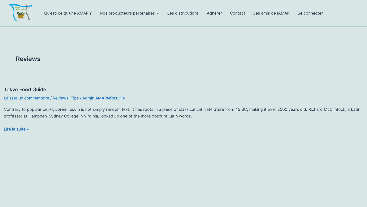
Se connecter (310, 13)
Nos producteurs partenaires (127, 13)
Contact (237, 13)
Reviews (60, 98)
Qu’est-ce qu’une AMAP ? (68, 13)
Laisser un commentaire (26, 98)
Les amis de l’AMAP (271, 13)
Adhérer (214, 13)
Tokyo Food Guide (25, 89)
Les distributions (183, 13)
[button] (157, 13)
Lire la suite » (16, 130)
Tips (75, 98)
